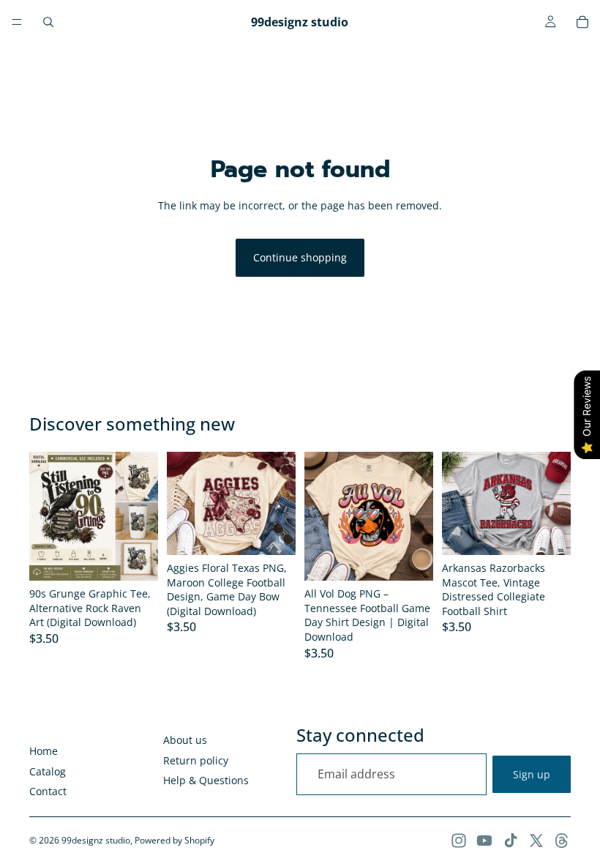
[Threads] (562, 840)
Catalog (47, 771)
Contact (48, 791)
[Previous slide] (45, 516)
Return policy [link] (195, 760)
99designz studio (95, 840)
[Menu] (17, 22)
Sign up (531, 774)
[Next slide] (142, 516)
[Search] (48, 22)
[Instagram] (459, 840)
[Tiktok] (511, 840)
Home (43, 751)
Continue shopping (300, 257)
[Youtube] (484, 840)
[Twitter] (536, 840)
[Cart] (582, 22)
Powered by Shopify (174, 840)
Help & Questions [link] (206, 780)
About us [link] (185, 740)
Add (148, 558)
